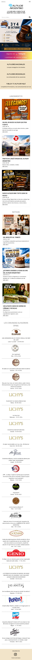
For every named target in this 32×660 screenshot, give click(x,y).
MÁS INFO (5, 132)
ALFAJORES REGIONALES (16, 74)
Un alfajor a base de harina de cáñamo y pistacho (14, 307)
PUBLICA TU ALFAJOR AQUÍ (16, 84)
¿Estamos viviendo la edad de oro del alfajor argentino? (15, 271)
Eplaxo (18, 658)
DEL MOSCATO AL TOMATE (11, 237)
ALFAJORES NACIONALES (16, 64)
